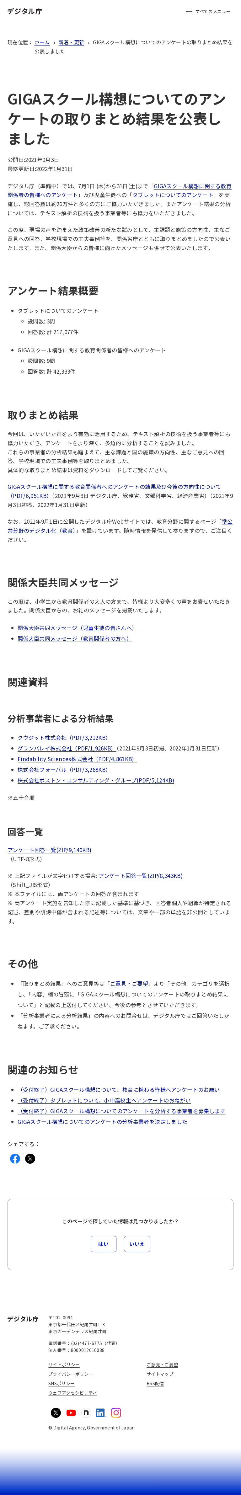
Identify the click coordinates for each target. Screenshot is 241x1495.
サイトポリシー (64, 1364)
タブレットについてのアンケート (172, 195)
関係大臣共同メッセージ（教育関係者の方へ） (75, 638)
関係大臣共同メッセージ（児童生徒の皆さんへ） (77, 628)
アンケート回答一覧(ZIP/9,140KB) (49, 850)
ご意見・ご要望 (129, 983)
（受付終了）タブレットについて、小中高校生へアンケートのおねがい (104, 1100)
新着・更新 (71, 42)
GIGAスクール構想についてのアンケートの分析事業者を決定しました (102, 1121)
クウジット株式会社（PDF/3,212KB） (64, 737)
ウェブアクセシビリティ (72, 1393)
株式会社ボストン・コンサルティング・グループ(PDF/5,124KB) (96, 780)
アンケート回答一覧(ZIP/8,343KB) (140, 875)
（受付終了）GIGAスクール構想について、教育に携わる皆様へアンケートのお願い (119, 1089)
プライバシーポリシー (70, 1374)
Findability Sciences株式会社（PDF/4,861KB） (77, 759)
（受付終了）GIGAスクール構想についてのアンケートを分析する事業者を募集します (122, 1111)
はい (103, 1243)
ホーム (42, 42)
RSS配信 (155, 1383)
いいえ (137, 1243)
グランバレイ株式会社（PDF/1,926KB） (67, 748)
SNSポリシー (61, 1383)
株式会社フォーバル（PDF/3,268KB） (64, 769)
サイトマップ (160, 1374)
